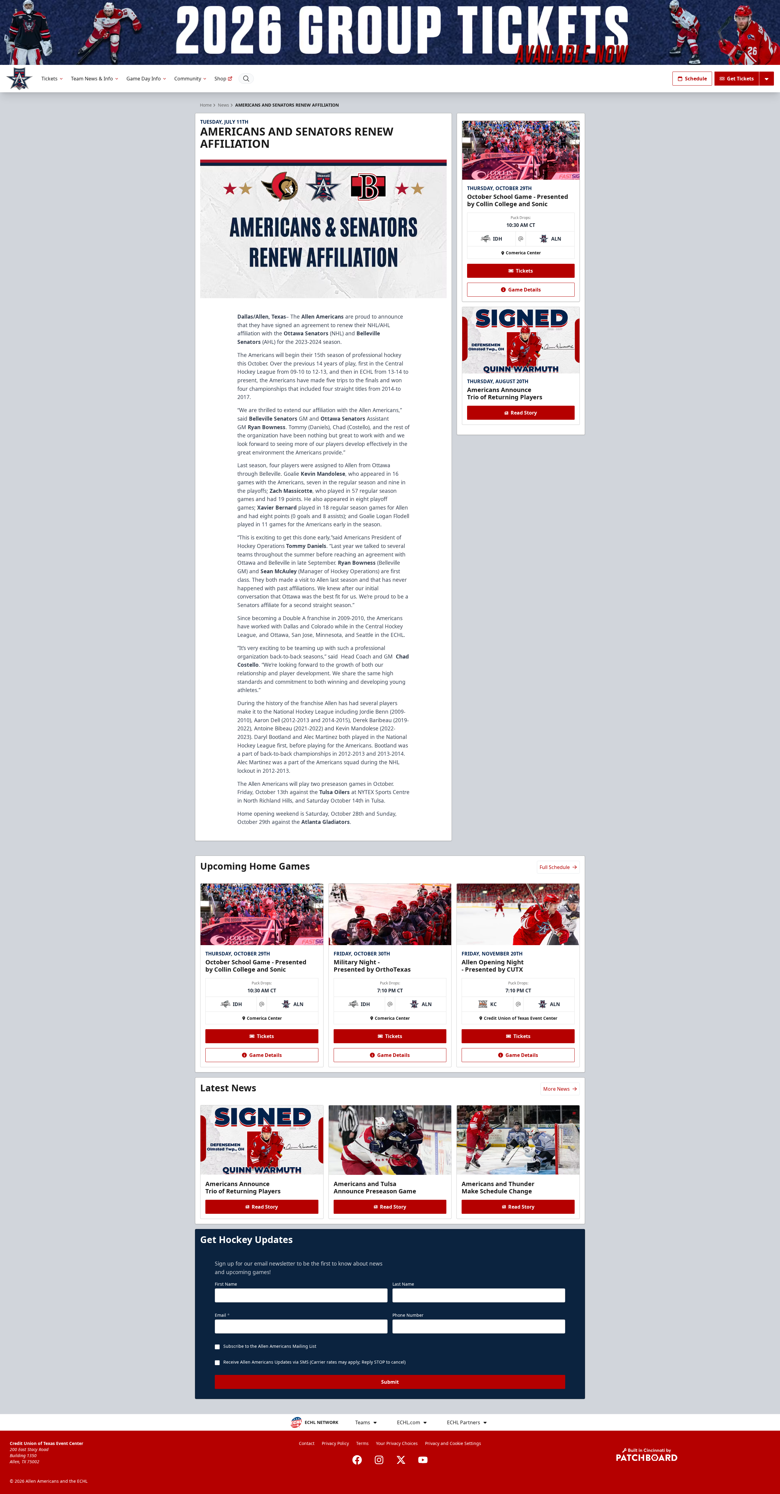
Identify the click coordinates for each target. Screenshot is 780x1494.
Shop (220, 78)
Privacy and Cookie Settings (453, 1443)
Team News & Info (92, 78)
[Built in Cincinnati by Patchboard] (646, 1454)
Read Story (524, 413)
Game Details (524, 289)
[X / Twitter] (401, 1459)
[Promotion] (390, 32)
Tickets (49, 78)
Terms (362, 1443)
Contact (306, 1443)
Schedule (696, 78)
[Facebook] (357, 1459)
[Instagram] (379, 1459)
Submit (390, 1382)
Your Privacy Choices (397, 1443)
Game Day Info (143, 78)
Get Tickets (740, 78)
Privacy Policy (335, 1443)
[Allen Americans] (19, 78)
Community (187, 78)
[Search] (246, 78)
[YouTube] (422, 1459)
